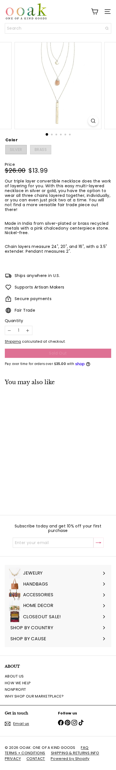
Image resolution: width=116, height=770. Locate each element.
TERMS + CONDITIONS (25, 753)
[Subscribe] (98, 543)
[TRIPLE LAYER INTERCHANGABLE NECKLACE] (40, 447)
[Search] (107, 28)
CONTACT (35, 758)
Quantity (14, 320)
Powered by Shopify (70, 758)
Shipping (13, 341)
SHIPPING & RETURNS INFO (75, 753)
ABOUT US (14, 676)
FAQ (84, 747)
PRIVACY (13, 758)
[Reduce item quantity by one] (9, 330)
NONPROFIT (15, 689)
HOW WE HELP (18, 683)
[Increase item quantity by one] (27, 330)
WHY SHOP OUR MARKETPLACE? (34, 696)
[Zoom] (93, 121)
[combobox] (58, 28)
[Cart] (94, 11)
